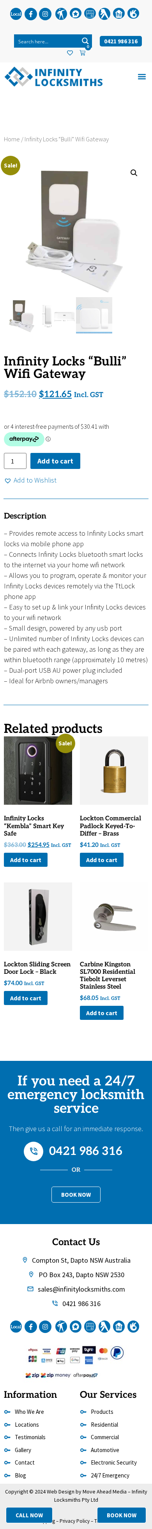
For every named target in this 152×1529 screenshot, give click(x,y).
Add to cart (55, 460)
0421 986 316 (85, 1151)
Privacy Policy (75, 1521)
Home (12, 139)
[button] (141, 76)
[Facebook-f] (31, 14)
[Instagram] (45, 14)
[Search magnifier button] (85, 41)
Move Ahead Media (105, 1491)
